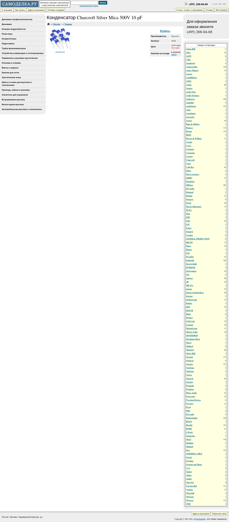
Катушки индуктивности (14, 29)
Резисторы (7, 33)
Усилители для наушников (15, 94)
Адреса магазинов (36, 10)
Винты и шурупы (10, 67)
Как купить (20, 10)
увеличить (60, 52)
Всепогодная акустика (13, 104)
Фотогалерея (221, 10)
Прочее (56, 24)
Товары (68, 24)
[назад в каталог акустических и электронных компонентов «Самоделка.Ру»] (48, 24)
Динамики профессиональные (17, 19)
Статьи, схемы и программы (189, 10)
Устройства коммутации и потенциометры (22, 53)
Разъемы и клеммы (11, 62)
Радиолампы (8, 43)
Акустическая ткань (11, 77)
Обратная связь (219, 514)
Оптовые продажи (55, 10)
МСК (174, 54)
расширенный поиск (89, 5)
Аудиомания (199, 519)
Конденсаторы (9, 38)
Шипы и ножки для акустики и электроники (17, 84)
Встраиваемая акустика (13, 99)
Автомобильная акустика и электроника (22, 109)
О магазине (7, 10)
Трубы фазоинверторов (14, 48)
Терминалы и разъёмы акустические (20, 58)
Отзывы (209, 10)
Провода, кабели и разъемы (16, 89)
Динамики (7, 24)
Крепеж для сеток (10, 72)
